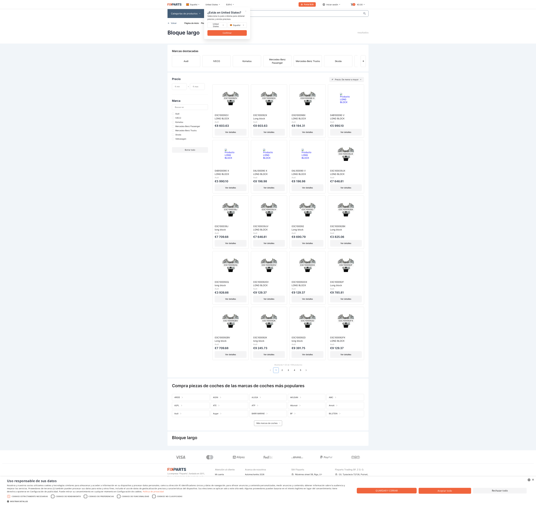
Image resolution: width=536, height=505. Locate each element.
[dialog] (268, 490)
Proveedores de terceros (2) (41, 488)
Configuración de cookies (129, 491)
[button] (176, 501)
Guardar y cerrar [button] (387, 490)
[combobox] (529, 479)
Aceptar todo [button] (445, 490)
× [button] (533, 480)
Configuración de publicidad (44, 491)
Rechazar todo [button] (500, 490)
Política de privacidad (153, 491)
